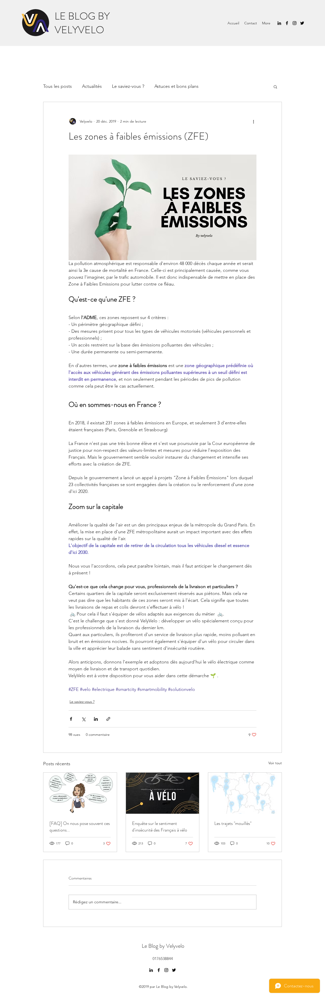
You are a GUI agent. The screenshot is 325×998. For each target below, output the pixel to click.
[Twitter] (302, 23)
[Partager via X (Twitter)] (83, 719)
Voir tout (275, 763)
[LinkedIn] (279, 23)
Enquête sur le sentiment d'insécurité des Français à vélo (159, 826)
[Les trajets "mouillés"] (245, 793)
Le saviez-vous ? (128, 86)
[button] (275, 87)
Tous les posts (57, 86)
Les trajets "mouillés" (232, 823)
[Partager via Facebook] (71, 719)
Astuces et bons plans (176, 86)
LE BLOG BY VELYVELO (82, 23)
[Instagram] (294, 23)
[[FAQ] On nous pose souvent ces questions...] (80, 793)
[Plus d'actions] (253, 121)
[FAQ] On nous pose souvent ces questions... (80, 826)
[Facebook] (286, 23)
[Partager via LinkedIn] (95, 719)
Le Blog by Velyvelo (163, 946)
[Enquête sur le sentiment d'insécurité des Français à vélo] (162, 793)
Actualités (92, 86)
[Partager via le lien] (108, 719)
